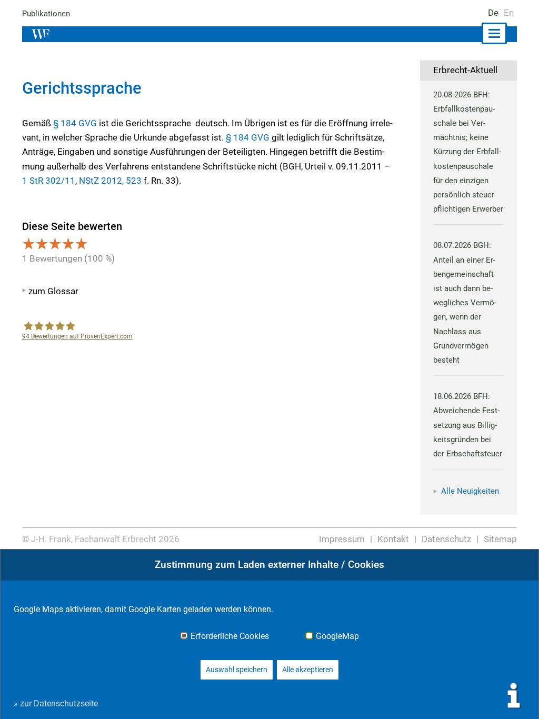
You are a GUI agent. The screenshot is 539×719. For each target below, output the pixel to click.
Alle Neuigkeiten (470, 491)
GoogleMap (337, 636)
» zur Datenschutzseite (56, 703)
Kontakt (393, 539)
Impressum (342, 539)
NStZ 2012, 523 (110, 180)
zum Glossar (53, 291)
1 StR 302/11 (48, 180)
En (509, 12)
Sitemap (500, 539)
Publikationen (46, 13)
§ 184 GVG (75, 123)
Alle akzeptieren (307, 669)
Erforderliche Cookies (230, 636)
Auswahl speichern (236, 669)
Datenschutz (446, 539)
